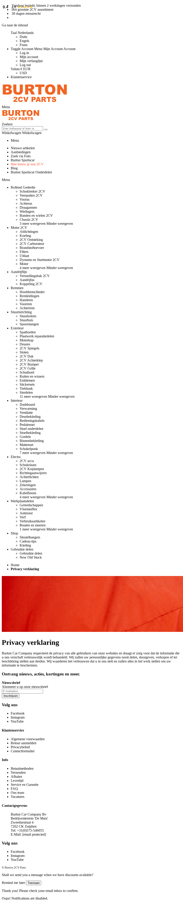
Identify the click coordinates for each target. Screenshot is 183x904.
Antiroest (26, 513)
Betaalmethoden (22, 768)
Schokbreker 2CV (32, 191)
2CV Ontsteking (31, 240)
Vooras (24, 199)
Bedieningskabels (32, 421)
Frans (23, 45)
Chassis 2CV (29, 219)
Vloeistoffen (28, 509)
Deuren (25, 344)
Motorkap (26, 340)
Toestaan (34, 883)
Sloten (24, 352)
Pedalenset (27, 425)
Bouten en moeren (33, 525)
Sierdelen (26, 392)
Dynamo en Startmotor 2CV (40, 260)
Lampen (25, 481)
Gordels (25, 437)
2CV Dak (26, 356)
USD (23, 73)
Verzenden (18, 772)
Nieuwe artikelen (23, 148)
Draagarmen (28, 207)
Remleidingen (29, 296)
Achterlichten (29, 477)
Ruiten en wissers (32, 376)
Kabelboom (28, 493)
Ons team (17, 793)
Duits (23, 37)
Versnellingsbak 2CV (35, 276)
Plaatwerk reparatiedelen (37, 336)
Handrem (26, 300)
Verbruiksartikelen (32, 521)
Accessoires (28, 489)
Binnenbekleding (32, 441)
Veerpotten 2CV (31, 195)
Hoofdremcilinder (32, 292)
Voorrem (26, 304)
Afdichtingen (29, 231)
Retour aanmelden (23, 743)
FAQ (14, 788)
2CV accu (27, 461)
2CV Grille (27, 368)
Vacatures (17, 797)
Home (15, 565)
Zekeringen (28, 485)
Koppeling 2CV (31, 284)
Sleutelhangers (30, 537)
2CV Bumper (29, 364)
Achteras (26, 203)
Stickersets (27, 384)
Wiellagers (27, 211)
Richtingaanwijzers (33, 473)
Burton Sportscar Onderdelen (31, 172)
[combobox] (22, 128)
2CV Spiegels (29, 348)
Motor (24, 264)
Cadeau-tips (28, 541)
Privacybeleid (20, 747)
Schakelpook (29, 449)
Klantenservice (21, 77)
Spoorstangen (29, 324)
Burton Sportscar (23, 160)
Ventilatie (26, 412)
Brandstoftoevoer (32, 248)
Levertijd (17, 780)
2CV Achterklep (31, 360)
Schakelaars (28, 465)
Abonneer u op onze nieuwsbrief (25, 687)
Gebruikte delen (31, 553)
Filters (24, 252)
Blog (14, 168)
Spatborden (28, 332)
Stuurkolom (28, 316)
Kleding (25, 545)
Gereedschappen (31, 505)
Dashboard (27, 404)
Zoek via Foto (21, 156)
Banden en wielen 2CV (36, 215)
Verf (23, 517)
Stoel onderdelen (31, 429)
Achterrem (27, 308)
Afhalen (16, 776)
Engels (24, 41)
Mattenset (26, 445)
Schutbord (27, 372)
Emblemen (27, 380)
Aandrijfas (27, 280)
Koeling (25, 236)
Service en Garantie (24, 784)
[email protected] (34, 834)
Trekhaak (26, 388)
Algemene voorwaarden (28, 739)
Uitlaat (24, 256)
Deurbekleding (30, 416)
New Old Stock (31, 557)
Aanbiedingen (21, 152)
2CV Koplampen (32, 469)
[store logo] (35, 103)
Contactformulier (23, 751)
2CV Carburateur (32, 244)
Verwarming (28, 408)
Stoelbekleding (30, 433)
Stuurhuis (26, 320)
